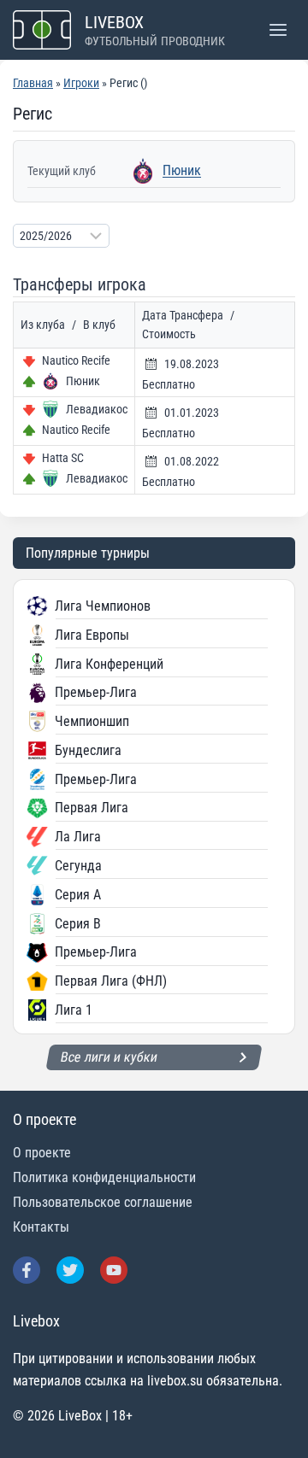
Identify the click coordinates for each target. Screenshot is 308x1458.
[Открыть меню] (277, 29)
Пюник (182, 170)
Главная (33, 83)
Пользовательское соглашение (102, 1202)
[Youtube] (113, 1270)
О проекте (42, 1153)
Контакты (41, 1227)
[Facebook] (26, 1270)
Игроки (81, 83)
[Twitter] (70, 1270)
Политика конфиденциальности (104, 1177)
